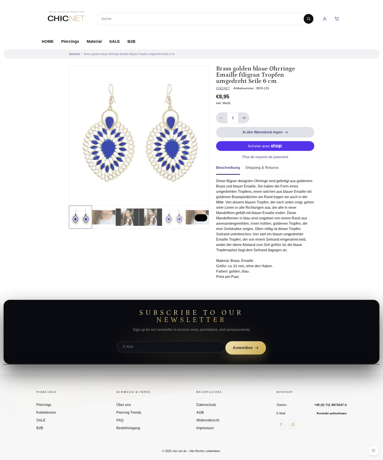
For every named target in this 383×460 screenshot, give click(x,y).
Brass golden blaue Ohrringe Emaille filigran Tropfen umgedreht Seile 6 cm (129, 54)
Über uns (123, 405)
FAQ (119, 420)
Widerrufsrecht (207, 420)
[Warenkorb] (336, 18)
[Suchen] (308, 19)
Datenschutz (206, 405)
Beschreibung (228, 168)
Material (94, 41)
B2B (131, 41)
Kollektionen (46, 412)
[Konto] (324, 18)
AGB (200, 412)
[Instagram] (293, 424)
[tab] (230, 169)
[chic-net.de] (66, 18)
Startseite (74, 54)
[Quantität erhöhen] (243, 117)
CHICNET (223, 88)
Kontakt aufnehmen (332, 413)
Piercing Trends (128, 412)
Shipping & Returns (262, 168)
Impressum (205, 428)
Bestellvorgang (128, 428)
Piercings (70, 41)
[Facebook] (281, 424)
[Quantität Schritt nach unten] (221, 117)
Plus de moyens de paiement (265, 157)
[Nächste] (201, 217)
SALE (114, 41)
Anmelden (243, 348)
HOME (48, 41)
